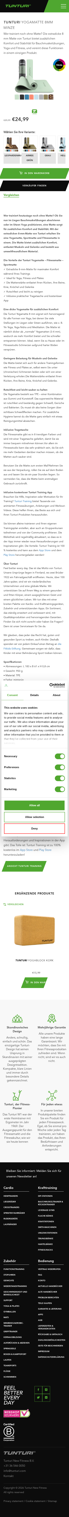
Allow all (34, 805)
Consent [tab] (12, 695)
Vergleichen (11, 195)
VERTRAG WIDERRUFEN (49, 1269)
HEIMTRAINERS (11, 1196)
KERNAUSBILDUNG (13, 1337)
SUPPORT (8, 1301)
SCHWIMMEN (10, 1377)
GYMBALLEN (10, 1312)
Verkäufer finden (34, 186)
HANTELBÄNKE (45, 1244)
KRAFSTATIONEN (46, 1222)
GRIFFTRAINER (10, 1332)
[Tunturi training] (34, 112)
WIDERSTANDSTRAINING (15, 1286)
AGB (40, 1320)
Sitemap (52, 1501)
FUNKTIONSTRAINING (14, 1269)
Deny (34, 828)
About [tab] (57, 695)
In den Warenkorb (37, 173)
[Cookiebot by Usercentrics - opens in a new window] (49, 685)
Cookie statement (35, 1501)
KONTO (41, 1281)
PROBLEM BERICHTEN (48, 1298)
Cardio (8, 1188)
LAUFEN (7, 1360)
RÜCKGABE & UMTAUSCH (50, 1335)
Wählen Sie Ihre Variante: (19, 132)
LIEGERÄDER (10, 1202)
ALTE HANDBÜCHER (47, 1292)
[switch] (60, 767)
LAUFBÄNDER (10, 1225)
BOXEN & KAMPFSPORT (15, 1354)
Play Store (9, 555)
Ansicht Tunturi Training (24, 866)
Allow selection (34, 816)
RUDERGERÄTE (11, 1219)
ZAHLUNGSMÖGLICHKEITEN (51, 1340)
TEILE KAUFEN (45, 1303)
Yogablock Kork (34, 960)
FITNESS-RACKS (45, 1250)
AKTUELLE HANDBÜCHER (50, 1286)
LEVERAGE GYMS (46, 1210)
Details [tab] (34, 695)
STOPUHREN (9, 1275)
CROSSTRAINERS (11, 1208)
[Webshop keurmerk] (34, 1414)
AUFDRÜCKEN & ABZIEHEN (17, 1343)
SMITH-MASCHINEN (47, 1227)
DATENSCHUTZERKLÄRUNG (51, 1357)
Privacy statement (13, 1501)
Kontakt (9, 1476)
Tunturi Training (23, 501)
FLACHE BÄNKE (45, 1216)
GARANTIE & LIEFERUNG (50, 1309)
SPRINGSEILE (10, 1349)
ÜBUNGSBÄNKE (45, 1239)
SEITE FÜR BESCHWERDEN (50, 1346)
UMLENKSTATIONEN (47, 1233)
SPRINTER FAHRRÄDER (14, 1213)
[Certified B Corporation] (34, 1432)
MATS (6, 1318)
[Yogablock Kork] (34, 928)
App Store (45, 550)
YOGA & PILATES (11, 1306)
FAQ (40, 1275)
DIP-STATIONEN (45, 1196)
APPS (40, 1315)
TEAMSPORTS (10, 1366)
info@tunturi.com (15, 1471)
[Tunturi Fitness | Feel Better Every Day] (18, 5)
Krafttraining (47, 1188)
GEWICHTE (9, 1281)
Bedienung (46, 1261)
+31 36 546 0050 (14, 1466)
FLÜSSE (7, 1371)
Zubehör (10, 1261)
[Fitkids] (59, 65)
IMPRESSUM (43, 1352)
